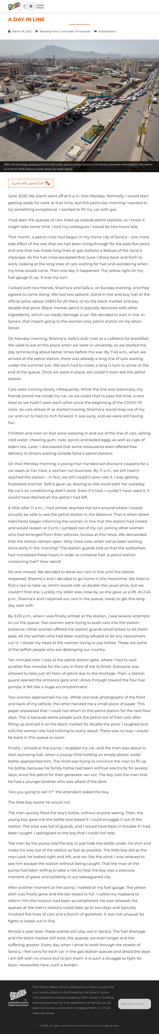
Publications (107, 31)
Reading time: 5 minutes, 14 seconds (64, 31)
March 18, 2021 (21, 31)
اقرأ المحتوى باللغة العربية (27, 183)
